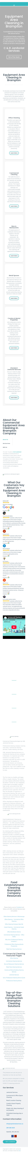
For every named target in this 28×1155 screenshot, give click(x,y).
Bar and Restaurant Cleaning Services (14, 964)
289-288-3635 (10, 1128)
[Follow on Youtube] (15, 1136)
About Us (5, 439)
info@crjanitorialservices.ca (14, 1124)
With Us (5, 447)
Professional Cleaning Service (14, 980)
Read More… (14, 1062)
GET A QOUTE (10, 1141)
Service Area (6, 443)
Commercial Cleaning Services (14, 961)
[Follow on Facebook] (12, 1136)
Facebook (19, 907)
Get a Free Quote (14, 57)
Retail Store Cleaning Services (14, 967)
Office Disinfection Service (14, 932)
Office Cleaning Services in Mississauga (14, 916)
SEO (20, 1150)
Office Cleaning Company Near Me (14, 924)
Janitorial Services (14, 975)
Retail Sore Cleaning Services (14, 949)
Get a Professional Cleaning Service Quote (14, 977)
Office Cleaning (14, 958)
